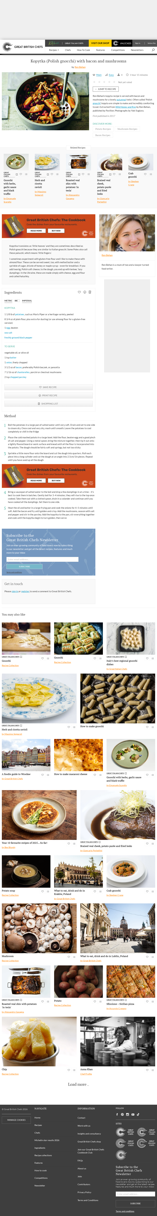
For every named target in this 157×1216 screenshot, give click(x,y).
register (25, 591)
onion (9, 362)
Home (37, 1117)
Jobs (80, 1176)
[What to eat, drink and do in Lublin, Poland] (117, 928)
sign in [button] (15, 591)
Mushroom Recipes (127, 128)
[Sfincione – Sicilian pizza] (131, 981)
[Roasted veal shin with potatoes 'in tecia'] (78, 162)
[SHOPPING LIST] (90, 292)
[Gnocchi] (26, 638)
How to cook (40, 1170)
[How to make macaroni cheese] (78, 755)
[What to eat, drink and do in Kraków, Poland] (78, 871)
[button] (54, 50)
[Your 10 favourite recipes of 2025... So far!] (39, 815)
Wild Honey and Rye (125, 107)
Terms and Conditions (88, 1200)
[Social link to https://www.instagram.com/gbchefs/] (127, 1114)
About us (82, 1168)
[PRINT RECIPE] (84, 292)
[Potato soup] (26, 871)
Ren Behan (80, 67)
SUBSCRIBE (24, 566)
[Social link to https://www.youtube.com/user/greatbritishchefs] (133, 1114)
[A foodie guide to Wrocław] (26, 755)
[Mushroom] (39, 928)
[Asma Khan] (117, 1041)
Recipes (38, 1125)
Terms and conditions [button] (14, 572)
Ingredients (39, 1148)
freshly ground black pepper (18, 337)
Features (38, 1162)
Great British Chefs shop (89, 1141)
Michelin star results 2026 (46, 1140)
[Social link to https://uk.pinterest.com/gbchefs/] (122, 1114)
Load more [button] (77, 1084)
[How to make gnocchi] (117, 698)
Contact (81, 1117)
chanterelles (23, 372)
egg (8, 327)
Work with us (84, 1125)
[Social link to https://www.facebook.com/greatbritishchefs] (117, 1114)
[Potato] (78, 981)
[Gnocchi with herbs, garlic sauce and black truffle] (16, 162)
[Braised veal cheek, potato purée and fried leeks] (109, 162)
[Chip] (39, 1041)
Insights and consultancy (89, 1133)
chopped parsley (18, 377)
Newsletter (39, 1185)
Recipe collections (43, 1155)
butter (13, 357)
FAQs (80, 1160)
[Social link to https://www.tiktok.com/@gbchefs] (138, 1114)
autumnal (121, 99)
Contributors (84, 1184)
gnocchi (96, 103)
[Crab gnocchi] (140, 162)
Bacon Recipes (102, 135)
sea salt (8, 332)
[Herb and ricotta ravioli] (47, 162)
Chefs (37, 1132)
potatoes (19, 314)
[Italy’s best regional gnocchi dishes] (131, 638)
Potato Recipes (103, 128)
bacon (19, 367)
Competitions (41, 1178)
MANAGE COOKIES (16, 1120)
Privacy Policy (84, 1192)
